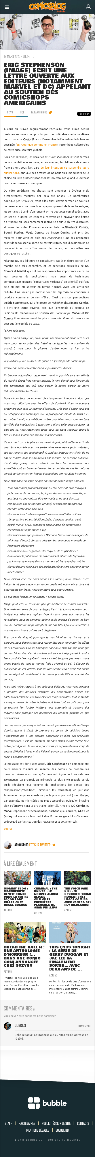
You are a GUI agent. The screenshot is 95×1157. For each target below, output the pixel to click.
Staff (8, 1123)
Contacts (83, 1123)
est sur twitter (40, 845)
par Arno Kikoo (39, 112)
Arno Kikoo (21, 845)
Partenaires (27, 1123)
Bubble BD (62, 1130)
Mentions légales (37, 1130)
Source (8, 828)
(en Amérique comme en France (36, 144)
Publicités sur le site (56, 1123)
